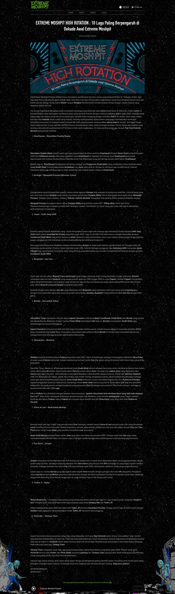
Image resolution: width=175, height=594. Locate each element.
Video (104, 13)
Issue (81, 13)
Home (70, 13)
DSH (110, 582)
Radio (93, 13)
